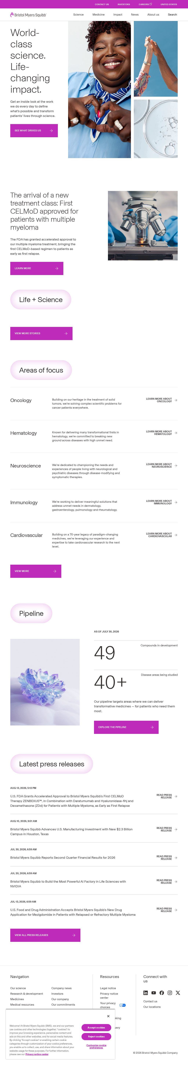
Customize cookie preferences (96, 1046)
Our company (60, 999)
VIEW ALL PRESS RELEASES (31, 935)
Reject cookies (96, 1036)
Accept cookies (96, 1027)
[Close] (108, 1016)
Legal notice (108, 988)
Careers (144, 4)
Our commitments (63, 1004)
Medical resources (22, 1004)
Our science (18, 988)
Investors (124, 4)
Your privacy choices (108, 1005)
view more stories (27, 333)
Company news (61, 988)
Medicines (17, 999)
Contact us (150, 1001)
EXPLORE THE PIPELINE (112, 727)
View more (22, 571)
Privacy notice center (109, 995)
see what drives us (28, 130)
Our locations (152, 1007)
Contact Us (102, 4)
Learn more (23, 268)
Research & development (26, 993)
